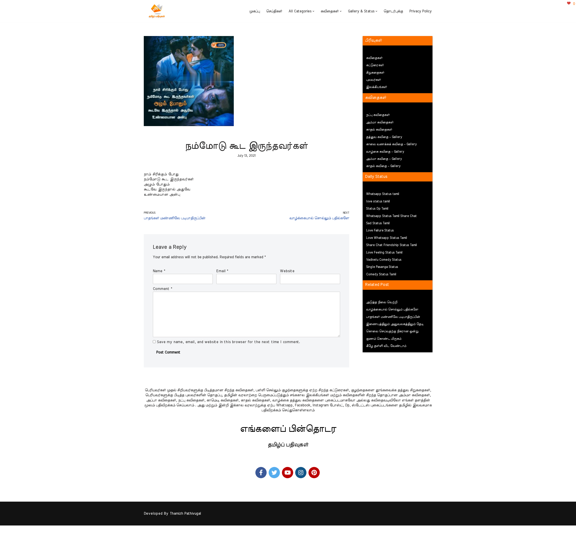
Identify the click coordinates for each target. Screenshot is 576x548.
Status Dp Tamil (377, 208)
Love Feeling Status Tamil (384, 252)
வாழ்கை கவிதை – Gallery (385, 151)
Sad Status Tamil (378, 223)
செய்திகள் (274, 11)
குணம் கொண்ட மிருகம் (383, 338)
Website (287, 271)
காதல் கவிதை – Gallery (383, 166)
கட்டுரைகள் (375, 65)
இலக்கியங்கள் (376, 87)
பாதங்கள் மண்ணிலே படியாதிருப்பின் (393, 317)
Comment (162, 289)
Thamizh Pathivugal (185, 513)
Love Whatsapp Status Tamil (386, 238)
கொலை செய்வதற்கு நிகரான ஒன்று (392, 331)
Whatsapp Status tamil (382, 194)
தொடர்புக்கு (393, 11)
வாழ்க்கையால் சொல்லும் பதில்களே (392, 309)
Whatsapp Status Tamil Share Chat (391, 216)
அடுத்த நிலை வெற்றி (381, 302)
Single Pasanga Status (382, 267)
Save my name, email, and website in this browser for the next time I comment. (228, 342)
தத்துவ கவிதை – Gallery (384, 137)
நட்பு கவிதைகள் (378, 115)
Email (222, 271)
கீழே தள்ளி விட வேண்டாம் (386, 346)
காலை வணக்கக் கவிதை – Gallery (391, 144)
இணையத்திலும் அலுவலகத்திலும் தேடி (394, 324)
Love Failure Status (380, 230)
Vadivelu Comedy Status (383, 259)
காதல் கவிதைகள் (379, 129)
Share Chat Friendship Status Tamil (391, 245)
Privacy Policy (420, 11)
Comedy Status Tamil (381, 274)
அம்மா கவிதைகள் (380, 122)
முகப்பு (254, 11)
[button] (313, 11)
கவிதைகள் (374, 58)
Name (159, 271)
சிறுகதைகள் (375, 72)
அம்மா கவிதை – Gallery (384, 159)
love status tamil (378, 201)
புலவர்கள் (373, 80)
